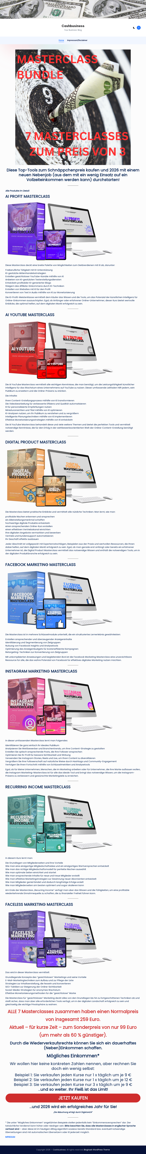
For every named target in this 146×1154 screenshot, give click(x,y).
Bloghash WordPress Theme (97, 1149)
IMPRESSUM (10, 1137)
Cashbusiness (73, 26)
